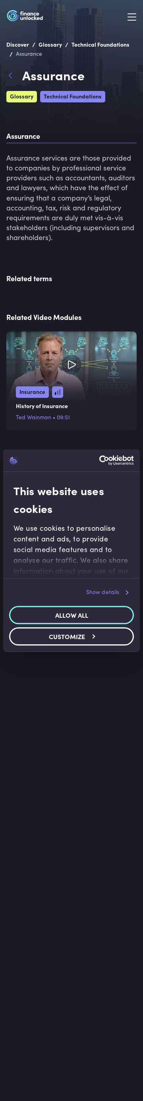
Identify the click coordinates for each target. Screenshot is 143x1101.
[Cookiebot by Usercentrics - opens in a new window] (101, 460)
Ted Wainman (33, 417)
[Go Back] (14, 77)
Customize (67, 636)
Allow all (71, 615)
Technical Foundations (73, 96)
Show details (102, 592)
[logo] (24, 17)
